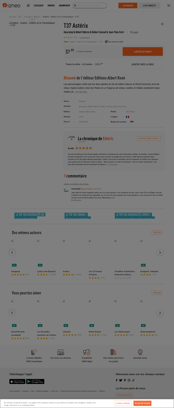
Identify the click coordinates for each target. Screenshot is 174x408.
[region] (87, 403)
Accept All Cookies (142, 403)
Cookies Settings (123, 403)
